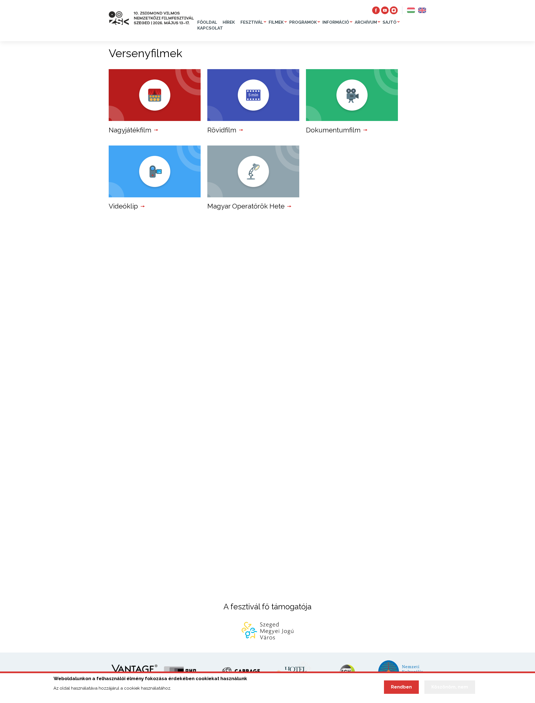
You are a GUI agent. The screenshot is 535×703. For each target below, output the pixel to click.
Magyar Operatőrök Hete (245, 206)
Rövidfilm (221, 130)
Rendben (401, 687)
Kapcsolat (210, 28)
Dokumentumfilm (333, 130)
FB (376, 10)
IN (394, 10)
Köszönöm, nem (449, 687)
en (422, 10)
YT (385, 10)
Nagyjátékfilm (130, 130)
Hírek (229, 22)
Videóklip (123, 206)
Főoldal (207, 22)
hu (411, 10)
